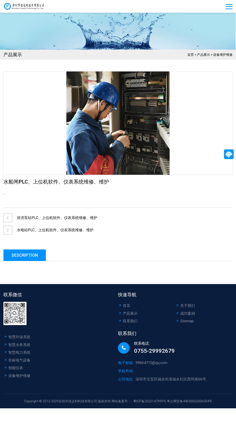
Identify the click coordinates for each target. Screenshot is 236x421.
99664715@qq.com (151, 363)
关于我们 (187, 305)
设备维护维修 (223, 54)
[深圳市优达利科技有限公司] (25, 6)
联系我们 (130, 321)
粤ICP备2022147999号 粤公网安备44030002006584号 (172, 401)
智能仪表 (15, 368)
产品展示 (203, 54)
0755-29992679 (154, 351)
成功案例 (187, 313)
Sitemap (187, 321)
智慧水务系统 (19, 345)
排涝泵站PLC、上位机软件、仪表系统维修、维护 (57, 218)
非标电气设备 (19, 360)
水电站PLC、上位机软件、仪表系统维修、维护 (55, 230)
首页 (190, 54)
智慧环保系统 (19, 337)
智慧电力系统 (19, 352)
